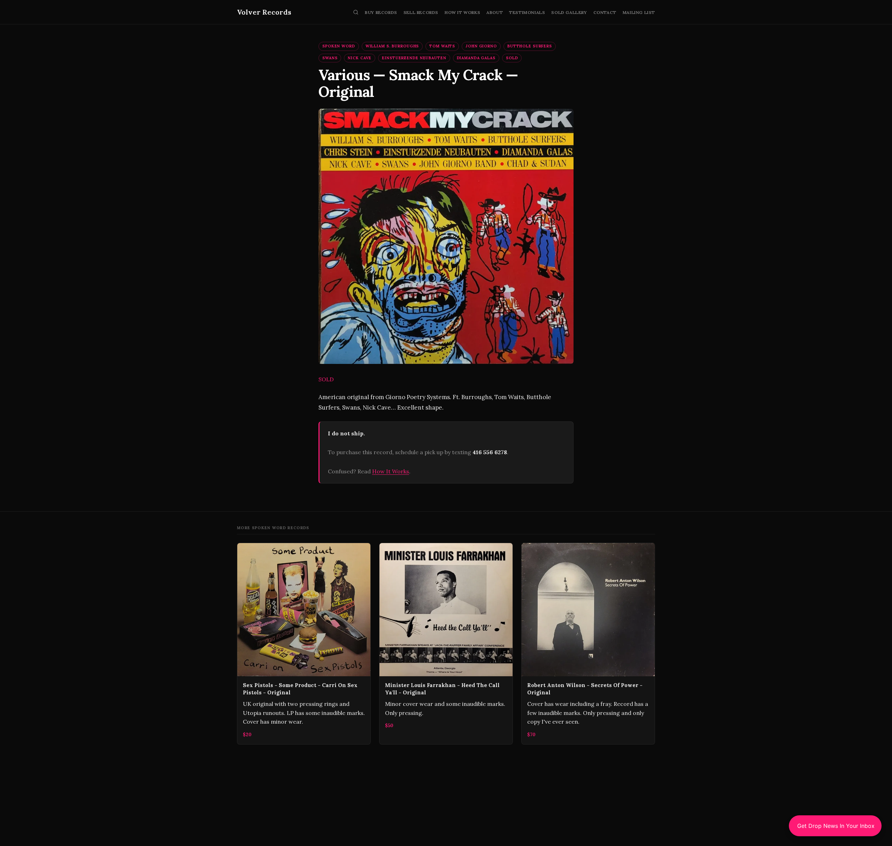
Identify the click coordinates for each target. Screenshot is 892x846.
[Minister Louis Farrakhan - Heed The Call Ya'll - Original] (446, 643)
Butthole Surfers (529, 46)
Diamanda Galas (476, 57)
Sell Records (420, 12)
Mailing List (639, 12)
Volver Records (264, 12)
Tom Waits (442, 46)
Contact (604, 12)
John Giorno (481, 46)
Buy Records (381, 12)
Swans (329, 57)
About (494, 12)
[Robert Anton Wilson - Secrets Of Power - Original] (588, 643)
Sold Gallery (569, 12)
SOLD (512, 57)
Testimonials (527, 12)
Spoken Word (338, 46)
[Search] (356, 12)
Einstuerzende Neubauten (414, 57)
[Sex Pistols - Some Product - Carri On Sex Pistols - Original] (303, 643)
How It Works (462, 12)
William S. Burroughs (392, 46)
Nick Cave (359, 57)
